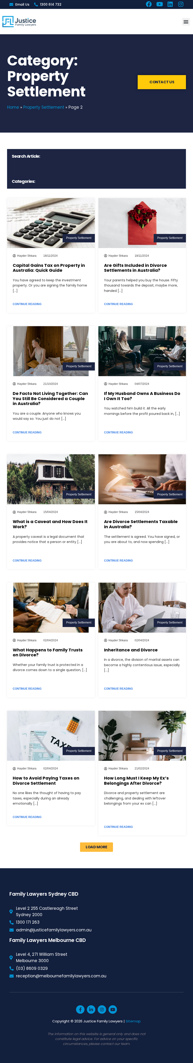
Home (13, 107)
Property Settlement (43, 107)
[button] (186, 22)
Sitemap (133, 1021)
